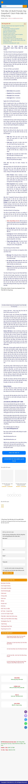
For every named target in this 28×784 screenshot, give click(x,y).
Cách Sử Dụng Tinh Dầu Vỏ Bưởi (9, 37)
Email (4, 555)
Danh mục (3, 598)
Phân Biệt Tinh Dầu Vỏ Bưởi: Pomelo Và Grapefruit (13, 34)
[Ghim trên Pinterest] (17, 495)
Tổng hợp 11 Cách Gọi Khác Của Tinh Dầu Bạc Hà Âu (17, 643)
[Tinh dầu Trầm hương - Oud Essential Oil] (7, 476)
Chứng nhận (4, 595)
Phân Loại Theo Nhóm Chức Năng (9, 618)
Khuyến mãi (4, 603)
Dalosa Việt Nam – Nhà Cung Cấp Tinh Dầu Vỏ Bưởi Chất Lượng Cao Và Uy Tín (14, 41)
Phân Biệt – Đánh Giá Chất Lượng (9, 616)
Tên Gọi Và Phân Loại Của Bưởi (9, 30)
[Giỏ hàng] (26, 2)
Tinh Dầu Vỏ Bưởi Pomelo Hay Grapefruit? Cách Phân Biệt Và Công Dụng (13, 26)
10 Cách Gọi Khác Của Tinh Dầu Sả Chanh (17, 648)
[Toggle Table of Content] (24, 24)
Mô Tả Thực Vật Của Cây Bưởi (9, 33)
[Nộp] (25, 6)
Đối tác (2, 601)
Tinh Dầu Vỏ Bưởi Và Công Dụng (9, 35)
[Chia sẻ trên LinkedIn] (20, 495)
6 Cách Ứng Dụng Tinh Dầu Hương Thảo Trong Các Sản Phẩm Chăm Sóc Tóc (16, 662)
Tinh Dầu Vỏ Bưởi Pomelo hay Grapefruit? (11, 28)
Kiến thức (3, 606)
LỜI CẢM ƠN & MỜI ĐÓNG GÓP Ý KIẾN (11, 43)
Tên (4, 549)
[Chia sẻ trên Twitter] (13, 495)
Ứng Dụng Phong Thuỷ (6, 626)
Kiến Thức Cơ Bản (5, 608)
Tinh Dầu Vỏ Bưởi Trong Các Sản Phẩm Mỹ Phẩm (12, 38)
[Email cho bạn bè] (15, 495)
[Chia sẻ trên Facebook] (10, 495)
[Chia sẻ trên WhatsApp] (8, 495)
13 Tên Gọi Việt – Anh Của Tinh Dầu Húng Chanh (17, 656)
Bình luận (5, 538)
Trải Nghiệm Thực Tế (6, 621)
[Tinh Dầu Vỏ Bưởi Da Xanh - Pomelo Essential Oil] (21, 476)
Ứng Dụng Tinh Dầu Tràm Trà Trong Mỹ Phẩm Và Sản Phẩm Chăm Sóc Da (16, 637)
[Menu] (2, 2)
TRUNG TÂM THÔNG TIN (14, 452)
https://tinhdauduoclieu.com (10, 436)
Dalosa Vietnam (19, 18)
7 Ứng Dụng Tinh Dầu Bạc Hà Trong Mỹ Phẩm (12, 519)
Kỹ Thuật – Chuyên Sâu (6, 611)
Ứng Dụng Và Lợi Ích (6, 628)
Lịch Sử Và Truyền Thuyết (7, 613)
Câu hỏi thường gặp (5, 590)
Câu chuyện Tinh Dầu (6, 588)
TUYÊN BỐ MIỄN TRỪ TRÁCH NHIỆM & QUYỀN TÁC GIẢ (14, 460)
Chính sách (3, 593)
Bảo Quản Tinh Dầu (5, 583)
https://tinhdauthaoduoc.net (10, 439)
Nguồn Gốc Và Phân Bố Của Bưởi (9, 31)
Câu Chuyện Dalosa (5, 585)
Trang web (5, 561)
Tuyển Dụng (4, 623)
